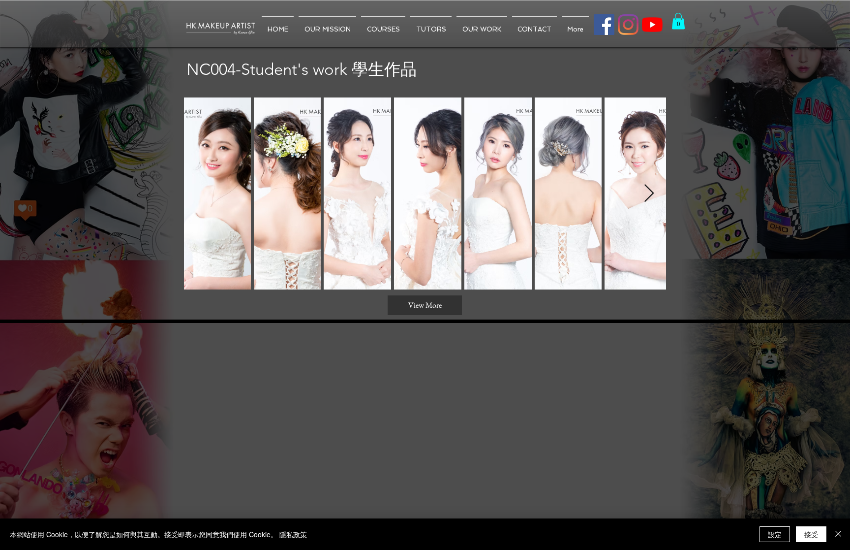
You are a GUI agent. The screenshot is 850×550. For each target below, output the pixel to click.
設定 (775, 534)
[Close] (838, 534)
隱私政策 (293, 534)
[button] (678, 21)
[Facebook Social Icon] (604, 24)
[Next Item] (649, 193)
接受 (811, 534)
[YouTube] (652, 24)
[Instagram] (628, 24)
